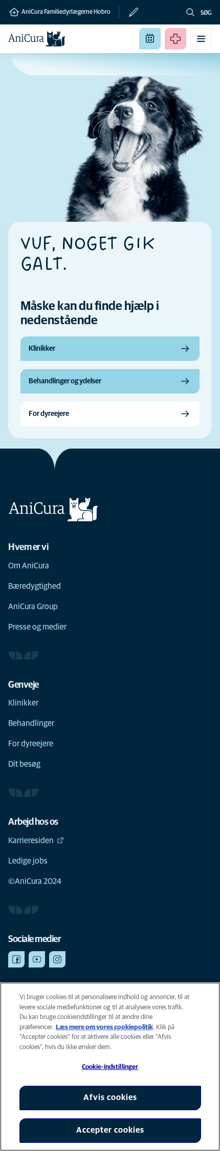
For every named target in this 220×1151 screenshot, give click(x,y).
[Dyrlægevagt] (175, 38)
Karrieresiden (31, 840)
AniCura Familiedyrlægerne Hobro (65, 12)
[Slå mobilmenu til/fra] (201, 38)
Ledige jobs (28, 861)
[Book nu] (150, 38)
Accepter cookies (110, 1130)
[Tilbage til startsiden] (36, 39)
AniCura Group (33, 607)
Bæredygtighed (34, 586)
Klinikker (23, 703)
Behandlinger (31, 723)
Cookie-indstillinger (110, 1067)
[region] (110, 1066)
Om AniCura (28, 566)
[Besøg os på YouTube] (37, 959)
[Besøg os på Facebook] (16, 959)
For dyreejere (30, 744)
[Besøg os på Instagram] (57, 959)
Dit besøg (24, 764)
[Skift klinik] (129, 12)
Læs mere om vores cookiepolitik (104, 1027)
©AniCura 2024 (34, 881)
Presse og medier (37, 627)
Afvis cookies (110, 1097)
